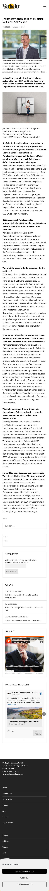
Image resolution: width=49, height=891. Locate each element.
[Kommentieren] (12, 733)
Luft (4, 853)
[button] (5, 714)
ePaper (5, 817)
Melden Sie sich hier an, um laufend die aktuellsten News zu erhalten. (21, 561)
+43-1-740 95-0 (8, 768)
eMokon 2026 (11, 604)
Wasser (5, 847)
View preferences (24, 884)
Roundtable (7, 793)
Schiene (5, 841)
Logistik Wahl (7, 799)
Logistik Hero (7, 822)
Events (5, 805)
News (4, 788)
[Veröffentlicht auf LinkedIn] (40, 693)
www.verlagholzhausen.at (12, 774)
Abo (4, 811)
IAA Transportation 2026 (17, 617)
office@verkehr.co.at (10, 771)
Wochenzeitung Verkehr (14, 673)
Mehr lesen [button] (11, 705)
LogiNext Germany (14, 591)
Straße (5, 835)
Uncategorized (18, 27)
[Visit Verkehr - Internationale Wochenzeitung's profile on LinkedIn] (9, 694)
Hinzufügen (11, 571)
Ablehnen (24, 878)
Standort (6, 858)
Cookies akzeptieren (24, 871)
